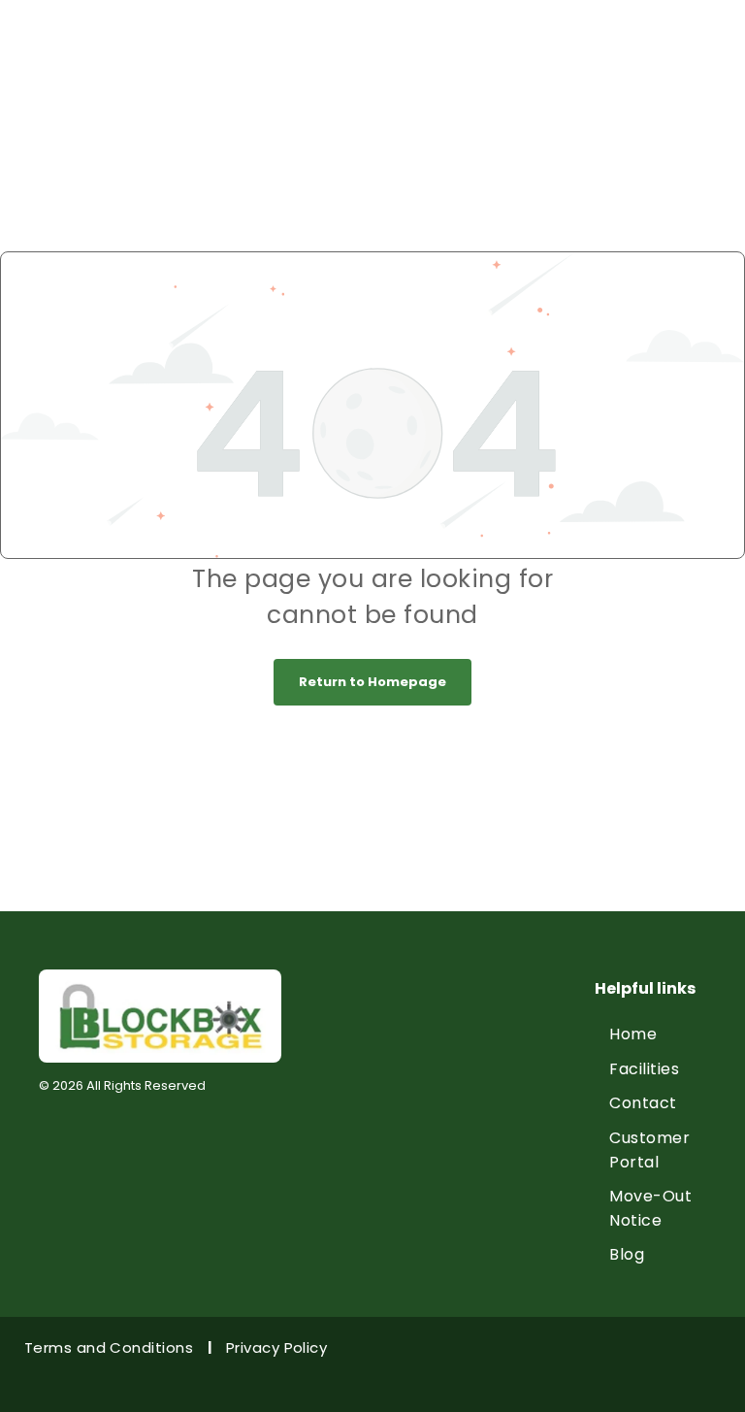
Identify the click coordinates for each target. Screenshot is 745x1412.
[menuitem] (664, 1034)
